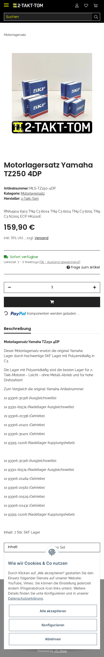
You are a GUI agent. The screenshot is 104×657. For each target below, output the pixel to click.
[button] (77, 5)
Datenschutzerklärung (25, 598)
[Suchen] (96, 17)
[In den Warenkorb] (52, 302)
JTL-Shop (60, 651)
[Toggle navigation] (6, 3)
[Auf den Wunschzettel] (90, 56)
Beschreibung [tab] (17, 328)
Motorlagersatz (33, 193)
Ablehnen (53, 639)
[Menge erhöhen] (94, 287)
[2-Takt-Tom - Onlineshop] (28, 5)
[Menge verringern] (9, 287)
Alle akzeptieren (53, 611)
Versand (41, 238)
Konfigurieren (53, 625)
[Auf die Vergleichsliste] (77, 56)
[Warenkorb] (95, 5)
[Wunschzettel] (86, 5)
